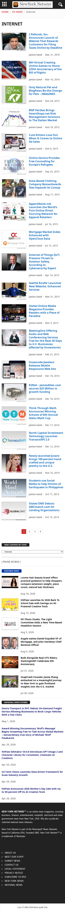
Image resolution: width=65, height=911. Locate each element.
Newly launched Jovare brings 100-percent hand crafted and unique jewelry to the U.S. (45, 461)
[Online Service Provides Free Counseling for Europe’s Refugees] (14, 165)
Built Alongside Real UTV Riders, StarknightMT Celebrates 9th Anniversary (39, 661)
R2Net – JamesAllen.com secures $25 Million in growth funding (45, 388)
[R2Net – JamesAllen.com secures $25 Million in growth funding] (14, 392)
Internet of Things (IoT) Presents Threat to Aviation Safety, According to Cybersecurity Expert (44, 261)
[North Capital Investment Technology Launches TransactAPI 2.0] (14, 440)
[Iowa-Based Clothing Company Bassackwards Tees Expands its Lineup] (14, 188)
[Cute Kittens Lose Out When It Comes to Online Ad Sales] (14, 142)
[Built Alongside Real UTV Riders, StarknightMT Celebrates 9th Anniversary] (10, 662)
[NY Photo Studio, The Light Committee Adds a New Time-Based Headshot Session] (10, 624)
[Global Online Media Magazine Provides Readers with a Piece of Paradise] (14, 313)
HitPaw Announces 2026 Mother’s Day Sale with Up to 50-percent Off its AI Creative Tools (31, 790)
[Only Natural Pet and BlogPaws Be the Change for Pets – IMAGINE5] (14, 95)
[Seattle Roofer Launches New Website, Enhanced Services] (14, 290)
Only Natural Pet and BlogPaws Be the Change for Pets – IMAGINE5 (45, 90)
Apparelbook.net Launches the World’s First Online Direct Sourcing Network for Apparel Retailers (43, 210)
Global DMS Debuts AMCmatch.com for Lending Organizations (44, 507)
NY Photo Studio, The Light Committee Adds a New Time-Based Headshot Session (41, 622)
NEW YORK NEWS (14, 881)
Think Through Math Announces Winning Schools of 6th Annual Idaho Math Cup (43, 413)
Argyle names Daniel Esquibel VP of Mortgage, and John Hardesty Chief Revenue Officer (41, 641)
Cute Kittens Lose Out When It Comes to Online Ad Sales (45, 138)
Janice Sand (35, 54)
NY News (17, 11)
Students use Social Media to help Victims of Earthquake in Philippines (46, 484)
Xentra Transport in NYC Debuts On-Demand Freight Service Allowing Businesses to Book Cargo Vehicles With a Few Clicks (32, 711)
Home (5, 11)
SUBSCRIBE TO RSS (15, 877)
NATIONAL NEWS (13, 885)
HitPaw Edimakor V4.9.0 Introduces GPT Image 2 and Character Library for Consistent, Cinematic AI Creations (32, 755)
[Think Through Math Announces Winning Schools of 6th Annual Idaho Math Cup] (14, 415)
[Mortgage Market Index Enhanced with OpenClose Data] (14, 239)
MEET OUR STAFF (14, 857)
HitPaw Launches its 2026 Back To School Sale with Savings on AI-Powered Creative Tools (40, 603)
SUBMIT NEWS (12, 861)
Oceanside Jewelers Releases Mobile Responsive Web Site (42, 365)
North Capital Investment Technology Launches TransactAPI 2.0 (46, 436)
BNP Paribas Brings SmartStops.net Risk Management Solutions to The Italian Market (44, 115)
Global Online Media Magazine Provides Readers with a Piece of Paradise (44, 311)
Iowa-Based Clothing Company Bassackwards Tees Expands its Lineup (45, 184)
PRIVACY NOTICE (14, 873)
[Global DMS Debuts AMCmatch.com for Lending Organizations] (14, 511)
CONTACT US (11, 865)
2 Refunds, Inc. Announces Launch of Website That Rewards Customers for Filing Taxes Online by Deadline (45, 41)
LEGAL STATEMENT (15, 869)
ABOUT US (10, 853)
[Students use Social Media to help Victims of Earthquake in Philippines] (14, 488)
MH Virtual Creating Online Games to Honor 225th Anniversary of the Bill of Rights (45, 67)
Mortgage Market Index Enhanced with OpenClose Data (44, 235)
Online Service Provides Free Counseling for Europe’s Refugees (44, 161)
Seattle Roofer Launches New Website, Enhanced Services (45, 286)
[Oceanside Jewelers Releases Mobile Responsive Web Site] (14, 369)
